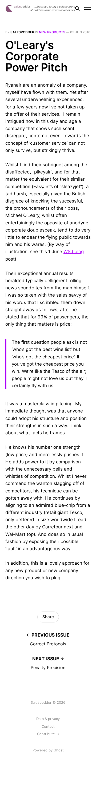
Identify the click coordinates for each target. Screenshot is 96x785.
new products (52, 32)
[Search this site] (77, 9)
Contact (48, 726)
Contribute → (48, 734)
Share (48, 616)
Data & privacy (48, 719)
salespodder (22, 32)
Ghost (59, 750)
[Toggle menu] (87, 9)
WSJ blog (73, 251)
